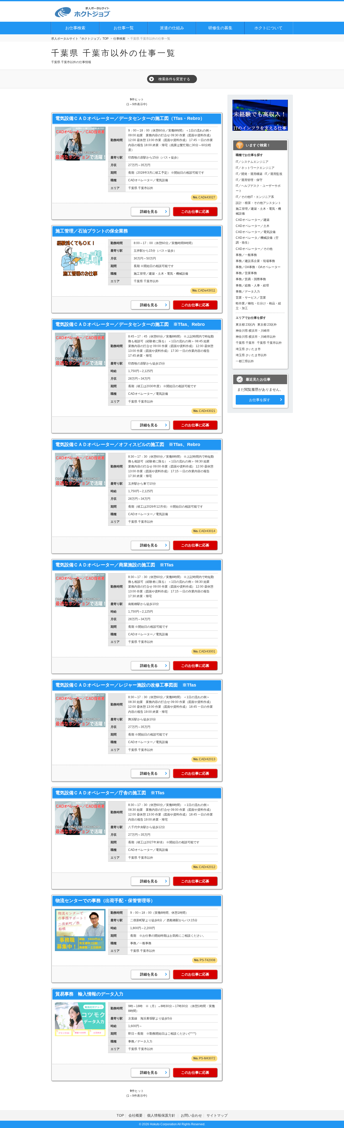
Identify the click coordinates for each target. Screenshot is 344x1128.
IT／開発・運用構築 (249, 174)
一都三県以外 (245, 361)
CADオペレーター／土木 (252, 226)
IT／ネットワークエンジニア (255, 168)
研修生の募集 (220, 28)
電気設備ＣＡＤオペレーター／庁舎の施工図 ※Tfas (109, 792)
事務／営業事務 (246, 273)
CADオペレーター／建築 (252, 220)
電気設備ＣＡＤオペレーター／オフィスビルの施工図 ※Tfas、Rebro (127, 444)
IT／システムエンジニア (252, 162)
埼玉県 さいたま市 (248, 349)
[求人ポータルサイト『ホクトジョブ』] (82, 11)
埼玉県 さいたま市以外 (251, 355)
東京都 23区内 (245, 324)
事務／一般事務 (246, 255)
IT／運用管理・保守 (249, 180)
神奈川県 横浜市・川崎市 (253, 330)
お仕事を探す (259, 400)
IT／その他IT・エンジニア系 (255, 197)
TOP (120, 1115)
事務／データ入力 (248, 291)
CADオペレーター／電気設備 (256, 232)
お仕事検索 (75, 28)
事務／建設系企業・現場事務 (255, 261)
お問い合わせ (191, 1115)
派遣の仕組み (172, 28)
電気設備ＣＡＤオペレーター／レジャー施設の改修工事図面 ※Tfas (125, 685)
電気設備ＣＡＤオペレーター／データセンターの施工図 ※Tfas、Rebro (130, 324)
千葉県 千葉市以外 (269, 343)
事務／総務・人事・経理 (252, 285)
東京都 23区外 (267, 324)
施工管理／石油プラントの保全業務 (91, 230)
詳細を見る (149, 211)
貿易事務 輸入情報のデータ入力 (89, 993)
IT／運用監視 (273, 174)
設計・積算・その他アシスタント (258, 203)
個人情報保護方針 (161, 1115)
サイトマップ (217, 1115)
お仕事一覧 (124, 28)
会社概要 (135, 1115)
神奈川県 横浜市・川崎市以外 (256, 336)
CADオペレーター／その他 (254, 249)
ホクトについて (268, 28)
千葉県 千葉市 (245, 343)
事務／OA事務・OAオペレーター (258, 267)
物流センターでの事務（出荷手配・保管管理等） (105, 900)
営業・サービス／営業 (251, 297)
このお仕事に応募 (195, 211)
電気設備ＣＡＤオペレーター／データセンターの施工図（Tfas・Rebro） (130, 118)
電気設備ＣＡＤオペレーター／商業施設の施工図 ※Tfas (114, 564)
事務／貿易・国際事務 (251, 279)
